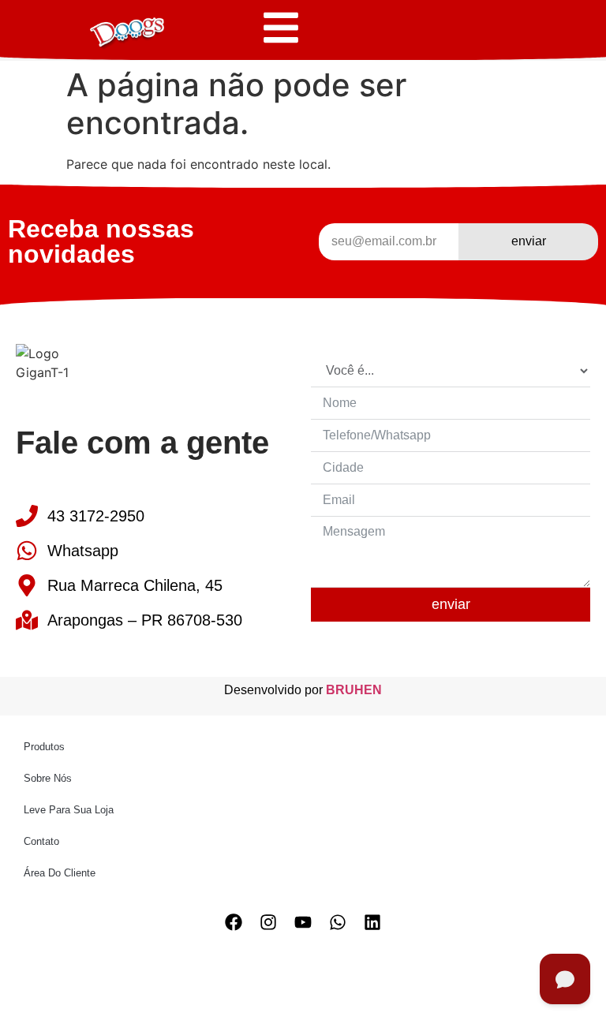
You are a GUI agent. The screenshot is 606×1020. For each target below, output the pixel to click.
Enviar (451, 604)
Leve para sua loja (69, 810)
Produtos (44, 747)
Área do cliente (59, 873)
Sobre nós (48, 778)
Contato (41, 841)
